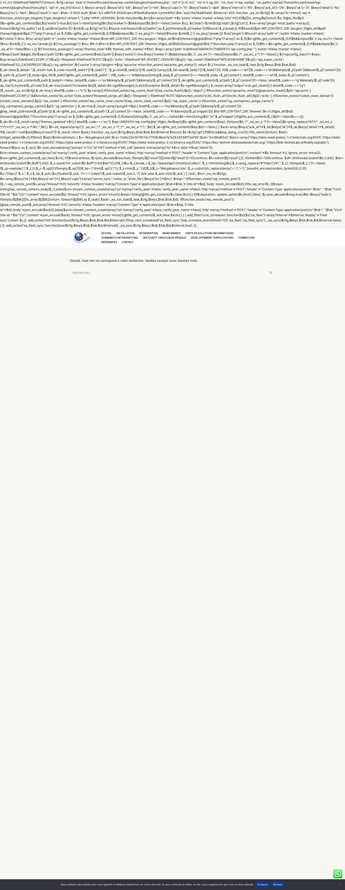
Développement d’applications (212, 237)
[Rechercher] (271, 273)
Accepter (262, 884)
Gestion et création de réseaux (164, 237)
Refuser (277, 884)
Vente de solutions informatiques (209, 233)
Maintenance (171, 233)
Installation (125, 233)
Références (109, 242)
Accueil (106, 233)
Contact (128, 242)
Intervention (148, 233)
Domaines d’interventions (119, 237)
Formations (246, 237)
